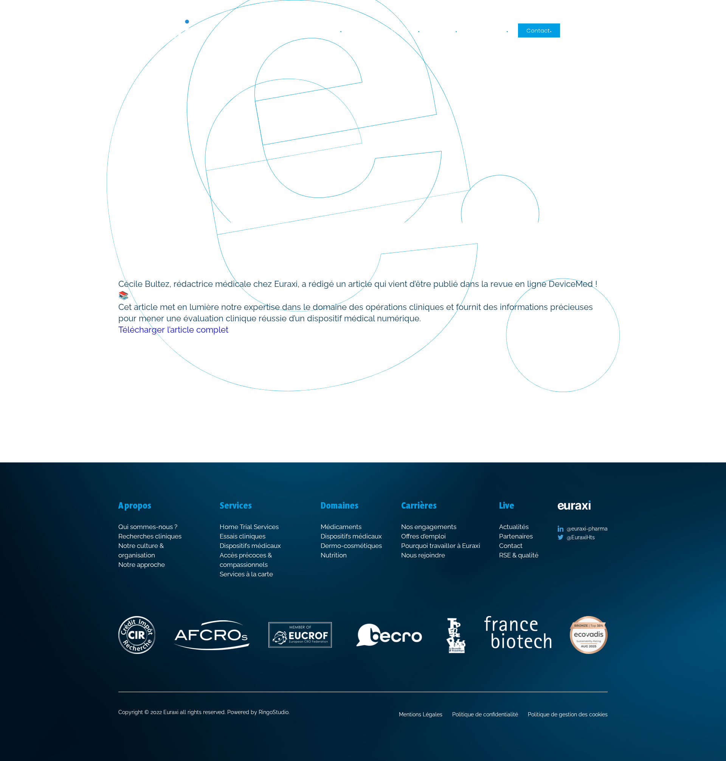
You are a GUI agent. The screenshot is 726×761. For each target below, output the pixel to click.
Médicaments (341, 527)
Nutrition (334, 555)
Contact (538, 30)
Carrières (442, 30)
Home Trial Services (249, 527)
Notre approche (141, 564)
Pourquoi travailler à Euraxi (440, 545)
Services (363, 30)
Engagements (486, 30)
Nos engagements (428, 527)
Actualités (404, 30)
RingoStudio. (274, 712)
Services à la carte (246, 574)
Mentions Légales (420, 714)
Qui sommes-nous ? (147, 527)
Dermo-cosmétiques (351, 545)
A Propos (327, 30)
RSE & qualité (518, 555)
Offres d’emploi (423, 536)
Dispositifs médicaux (250, 545)
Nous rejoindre (423, 555)
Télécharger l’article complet (173, 330)
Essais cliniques (242, 536)
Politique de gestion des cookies (568, 714)
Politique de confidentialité (485, 714)
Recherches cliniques (150, 536)
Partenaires (516, 536)
